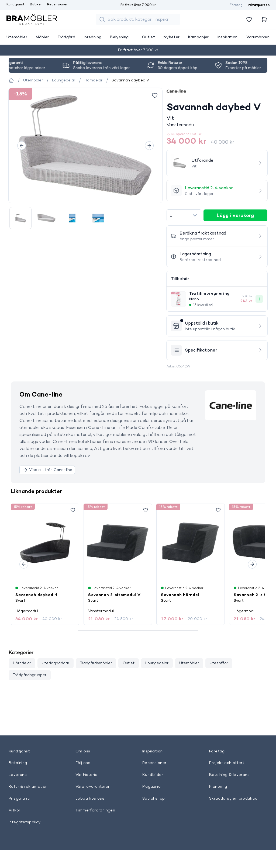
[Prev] (21, 145)
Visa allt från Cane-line (50, 469)
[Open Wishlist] (249, 19)
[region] (85, 145)
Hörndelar (22, 663)
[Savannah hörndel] (191, 542)
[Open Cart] (264, 19)
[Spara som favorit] (72, 510)
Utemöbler (189, 663)
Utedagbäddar (55, 663)
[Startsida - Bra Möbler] (11, 80)
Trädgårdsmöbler (96, 663)
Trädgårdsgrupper (29, 675)
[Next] (149, 145)
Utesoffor (219, 663)
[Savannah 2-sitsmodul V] (118, 542)
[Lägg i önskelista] (154, 95)
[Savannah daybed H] (45, 542)
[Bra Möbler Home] (31, 19)
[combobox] (184, 215)
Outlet (128, 663)
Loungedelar (156, 663)
